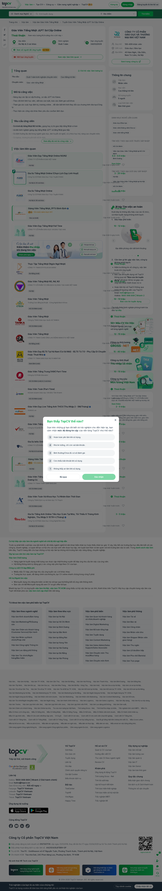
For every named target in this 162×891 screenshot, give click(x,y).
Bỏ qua (63, 477)
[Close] (115, 420)
